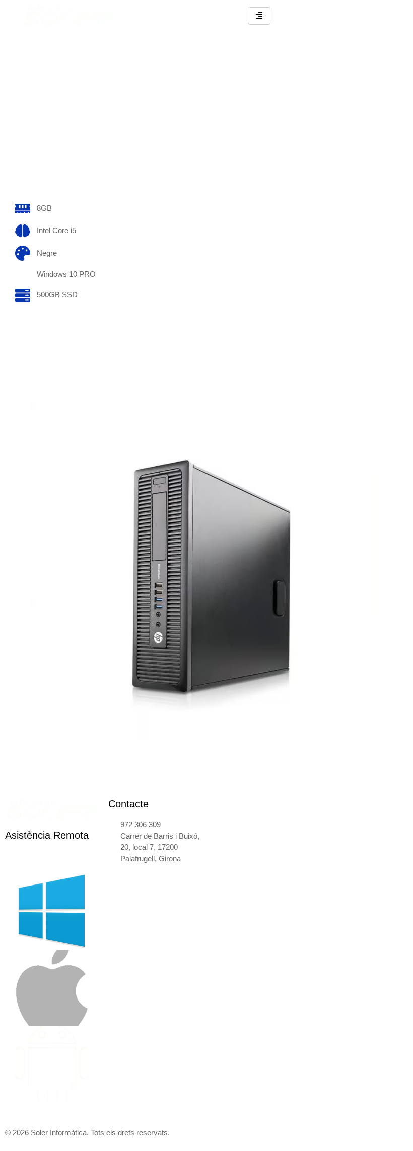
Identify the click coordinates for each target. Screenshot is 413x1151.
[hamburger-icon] (259, 16)
